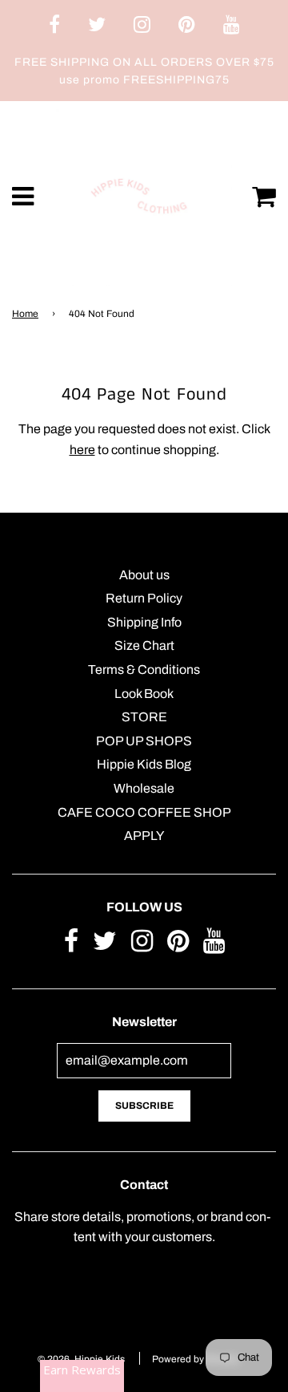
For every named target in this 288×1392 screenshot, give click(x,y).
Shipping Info (144, 622)
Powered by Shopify (195, 1359)
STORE (144, 717)
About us (144, 575)
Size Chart (144, 645)
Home (25, 313)
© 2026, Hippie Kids (81, 1359)
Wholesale (144, 788)
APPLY (144, 835)
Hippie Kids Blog (144, 764)
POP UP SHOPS (144, 741)
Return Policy (144, 598)
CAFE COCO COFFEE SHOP (144, 812)
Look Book (144, 693)
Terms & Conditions (144, 669)
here (82, 450)
